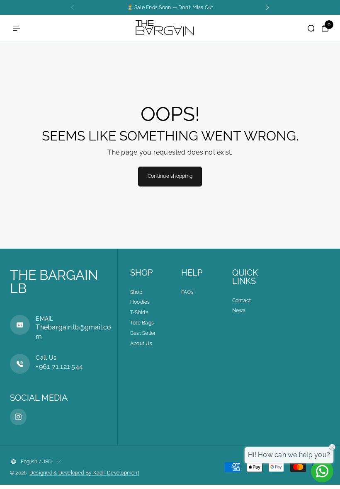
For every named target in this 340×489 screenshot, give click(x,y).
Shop (136, 292)
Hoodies (140, 302)
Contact (241, 300)
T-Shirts (139, 312)
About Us (141, 343)
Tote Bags (142, 323)
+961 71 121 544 (59, 366)
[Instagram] (18, 417)
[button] (267, 7)
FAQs (187, 292)
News (239, 310)
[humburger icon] (16, 28)
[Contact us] (322, 471)
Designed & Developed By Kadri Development (84, 473)
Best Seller (143, 333)
